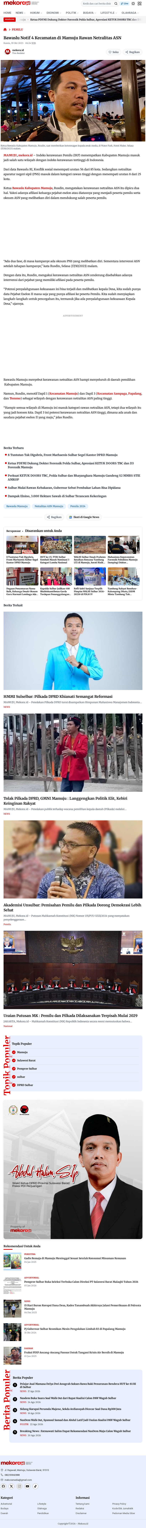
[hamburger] (139, 3)
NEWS (19, 12)
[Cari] (116, 3)
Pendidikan (43, 1513)
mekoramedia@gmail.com (18, 1480)
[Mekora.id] (17, 1463)
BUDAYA (88, 12)
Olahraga (42, 1508)
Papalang (134, 393)
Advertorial (6, 1503)
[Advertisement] (73, 230)
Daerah (4, 1513)
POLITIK (71, 12)
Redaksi (80, 1508)
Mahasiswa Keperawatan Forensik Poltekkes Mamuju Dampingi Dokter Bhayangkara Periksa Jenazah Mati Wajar (123, 562)
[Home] (5, 29)
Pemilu (17, 29)
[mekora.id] (7, 51)
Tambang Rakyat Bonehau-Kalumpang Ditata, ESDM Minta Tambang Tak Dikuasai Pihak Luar (122, 592)
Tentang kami (82, 1503)
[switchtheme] (133, 3)
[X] (11, 1486)
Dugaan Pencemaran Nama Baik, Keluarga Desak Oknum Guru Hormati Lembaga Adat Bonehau (22, 592)
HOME (7, 12)
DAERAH (28, 1348)
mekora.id (18, 50)
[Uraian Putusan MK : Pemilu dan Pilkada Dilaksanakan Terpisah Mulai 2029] (73, 970)
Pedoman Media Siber (123, 1513)
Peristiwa (29, 1254)
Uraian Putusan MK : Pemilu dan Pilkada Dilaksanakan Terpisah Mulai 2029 (70, 1015)
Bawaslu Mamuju (17, 506)
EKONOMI (53, 12)
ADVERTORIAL (31, 1277)
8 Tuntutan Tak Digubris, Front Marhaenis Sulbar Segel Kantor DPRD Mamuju (22, 560)
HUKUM (35, 12)
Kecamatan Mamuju (63, 393)
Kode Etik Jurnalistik (122, 1508)
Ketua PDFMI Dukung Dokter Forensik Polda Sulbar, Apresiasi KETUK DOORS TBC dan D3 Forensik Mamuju (76, 19)
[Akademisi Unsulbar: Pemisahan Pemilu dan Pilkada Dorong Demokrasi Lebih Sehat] (73, 859)
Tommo (15, 398)
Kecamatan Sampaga (112, 393)
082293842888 (12, 1475)
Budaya (4, 1508)
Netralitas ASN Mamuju (49, 506)
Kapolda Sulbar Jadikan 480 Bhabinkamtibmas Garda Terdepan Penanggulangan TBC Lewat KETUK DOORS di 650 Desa (55, 594)
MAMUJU (10, 155)
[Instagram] (19, 1486)
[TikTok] (35, 1486)
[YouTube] (27, 1486)
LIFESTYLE (107, 12)
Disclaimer (81, 1513)
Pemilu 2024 (77, 506)
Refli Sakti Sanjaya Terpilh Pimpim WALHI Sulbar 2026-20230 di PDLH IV (89, 591)
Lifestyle (41, 1503)
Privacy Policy (119, 1503)
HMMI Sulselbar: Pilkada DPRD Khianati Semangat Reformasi (58, 696)
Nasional (8, 1026)
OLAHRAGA (129, 12)
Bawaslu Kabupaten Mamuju (32, 188)
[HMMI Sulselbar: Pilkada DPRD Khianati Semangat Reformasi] (73, 651)
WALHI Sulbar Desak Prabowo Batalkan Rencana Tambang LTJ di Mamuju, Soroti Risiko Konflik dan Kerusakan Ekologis (90, 562)
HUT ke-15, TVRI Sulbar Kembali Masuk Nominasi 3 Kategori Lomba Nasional (54, 560)
